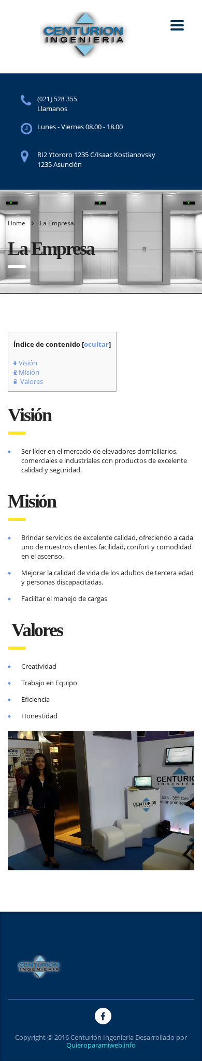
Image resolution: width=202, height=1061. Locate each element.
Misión (26, 372)
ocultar (96, 344)
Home (16, 223)
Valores (28, 381)
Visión (25, 362)
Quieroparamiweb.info (101, 1045)
